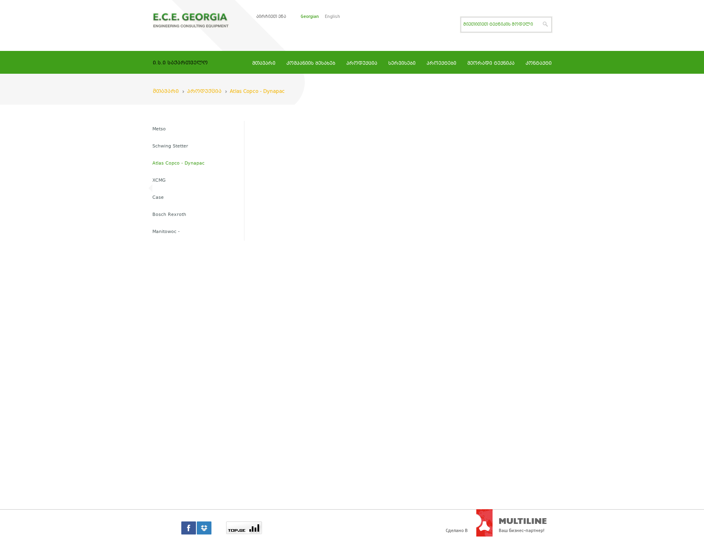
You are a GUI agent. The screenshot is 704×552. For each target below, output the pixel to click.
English (332, 16)
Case (158, 197)
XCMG (159, 180)
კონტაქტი (539, 63)
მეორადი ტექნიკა (491, 63)
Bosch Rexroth (169, 214)
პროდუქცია (361, 63)
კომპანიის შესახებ (310, 63)
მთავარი (263, 63)
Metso (159, 129)
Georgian (310, 16)
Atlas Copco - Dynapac (257, 91)
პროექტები (441, 63)
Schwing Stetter (170, 146)
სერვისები (402, 63)
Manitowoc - (166, 232)
